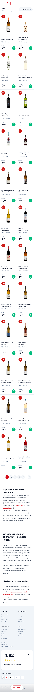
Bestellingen (21, 617)
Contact (3, 631)
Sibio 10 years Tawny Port (5, 115)
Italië (6, 80)
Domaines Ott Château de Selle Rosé (25, 76)
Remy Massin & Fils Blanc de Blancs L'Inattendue (7, 382)
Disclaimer (4, 644)
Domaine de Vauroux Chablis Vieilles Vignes (8, 191)
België (3, 617)
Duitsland (25, 271)
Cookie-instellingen (7, 646)
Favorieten (21, 621)
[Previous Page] (3, 477)
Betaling (20, 634)
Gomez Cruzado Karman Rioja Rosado (24, 419)
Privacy (3, 642)
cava (4, 513)
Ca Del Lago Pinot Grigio (5, 76)
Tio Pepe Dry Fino (23, 116)
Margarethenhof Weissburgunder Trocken (6, 305)
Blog (2, 634)
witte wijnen (7, 508)
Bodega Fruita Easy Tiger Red (24, 458)
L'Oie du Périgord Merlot (23, 229)
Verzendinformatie (23, 636)
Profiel (19, 615)
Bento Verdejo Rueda (7, 39)
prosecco (20, 513)
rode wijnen (20, 505)
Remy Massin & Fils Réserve (7, 343)
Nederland (4, 615)
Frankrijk (25, 42)
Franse (19, 592)
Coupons (20, 619)
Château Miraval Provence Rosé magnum (23, 38)
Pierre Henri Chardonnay (5, 229)
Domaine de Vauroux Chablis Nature (24, 305)
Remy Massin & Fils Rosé (23, 343)
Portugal (7, 118)
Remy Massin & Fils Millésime (7, 419)
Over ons (4, 629)
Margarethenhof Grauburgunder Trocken (23, 267)
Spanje (7, 42)
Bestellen (20, 631)
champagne (11, 513)
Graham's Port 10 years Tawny (23, 153)
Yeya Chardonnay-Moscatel (24, 191)
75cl (2, 42)
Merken (3, 636)
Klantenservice (22, 629)
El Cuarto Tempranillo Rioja (6, 267)
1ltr (19, 118)
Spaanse (13, 592)
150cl (20, 42)
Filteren (18, 687)
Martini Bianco (5, 154)
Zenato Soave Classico (8, 459)
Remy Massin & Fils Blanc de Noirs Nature (24, 381)
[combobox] (26, 9)
